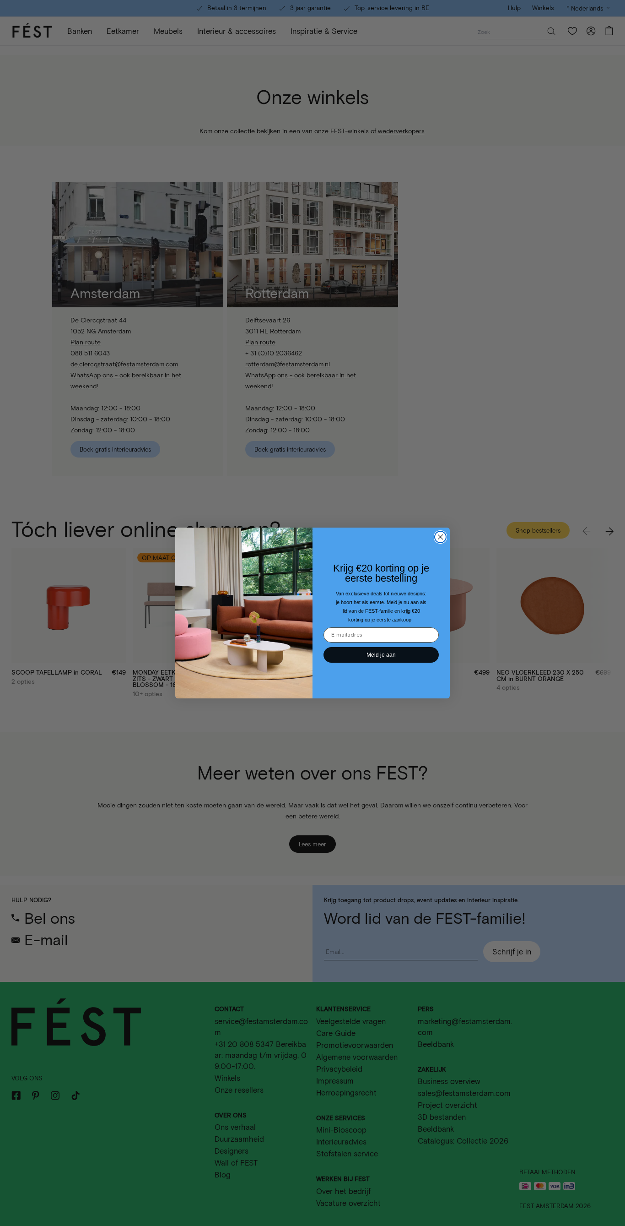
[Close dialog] (440, 537)
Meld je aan (381, 655)
